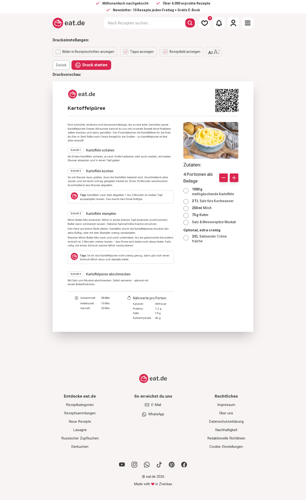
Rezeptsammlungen (80, 413)
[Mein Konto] (233, 23)
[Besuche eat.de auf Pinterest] (171, 464)
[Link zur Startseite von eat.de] (140, 94)
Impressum (226, 405)
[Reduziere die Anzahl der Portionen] (223, 177)
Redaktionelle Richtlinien (226, 438)
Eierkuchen (79, 446)
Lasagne (80, 430)
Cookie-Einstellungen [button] (226, 446)
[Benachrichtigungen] (219, 23)
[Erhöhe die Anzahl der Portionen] (234, 177)
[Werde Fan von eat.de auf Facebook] (184, 464)
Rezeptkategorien (80, 405)
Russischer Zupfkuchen (80, 438)
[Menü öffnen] (247, 23)
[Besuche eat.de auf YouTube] (122, 464)
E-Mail (156, 405)
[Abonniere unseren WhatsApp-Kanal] (147, 464)
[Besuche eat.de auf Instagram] (134, 464)
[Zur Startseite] (69, 23)
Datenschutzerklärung (226, 421)
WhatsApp (156, 414)
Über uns (226, 413)
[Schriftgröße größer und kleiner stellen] (214, 51)
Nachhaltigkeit (226, 430)
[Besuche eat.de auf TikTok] (159, 464)
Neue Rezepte (80, 421)
